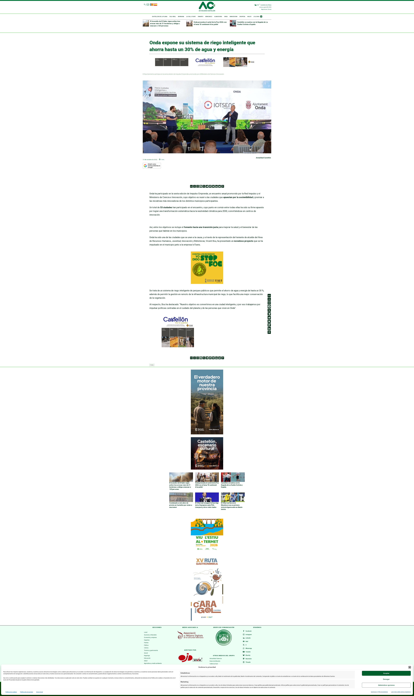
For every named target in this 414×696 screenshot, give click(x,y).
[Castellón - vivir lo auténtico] (202, 66)
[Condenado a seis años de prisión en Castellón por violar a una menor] (181, 497)
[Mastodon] (210, 186)
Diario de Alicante (215, 661)
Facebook (248, 631)
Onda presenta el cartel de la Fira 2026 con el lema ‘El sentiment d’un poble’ (207, 485)
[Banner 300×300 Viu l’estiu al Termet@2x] (207, 535)
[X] (204, 186)
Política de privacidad (26, 692)
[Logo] (207, 7)
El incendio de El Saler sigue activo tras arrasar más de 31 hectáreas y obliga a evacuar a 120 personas (165, 23)
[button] (410, 667)
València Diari (214, 664)
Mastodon (249, 659)
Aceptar (386, 673)
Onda (152, 365)
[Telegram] (207, 186)
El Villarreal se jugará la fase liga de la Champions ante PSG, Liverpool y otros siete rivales (206, 505)
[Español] (155, 4)
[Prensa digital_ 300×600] (207, 588)
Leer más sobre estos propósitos (401, 692)
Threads (248, 662)
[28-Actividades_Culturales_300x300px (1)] (207, 469)
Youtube (248, 652)
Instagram (249, 634)
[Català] (152, 4)
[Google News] (191, 186)
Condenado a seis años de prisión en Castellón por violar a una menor (180, 505)
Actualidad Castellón (263, 158)
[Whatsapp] (194, 186)
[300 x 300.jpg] (178, 346)
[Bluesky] (213, 186)
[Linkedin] (216, 186)
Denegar (386, 679)
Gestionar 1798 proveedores (379, 692)
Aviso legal (39, 692)
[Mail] (243, 641)
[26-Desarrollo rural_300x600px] (207, 434)
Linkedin (248, 638)
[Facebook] (200, 186)
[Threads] (243, 662)
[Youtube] (243, 652)
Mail (247, 641)
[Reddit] (219, 186)
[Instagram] (197, 186)
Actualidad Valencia (216, 658)
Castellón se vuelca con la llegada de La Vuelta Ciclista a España (231, 485)
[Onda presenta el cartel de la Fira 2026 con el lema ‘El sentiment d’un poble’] (189, 23)
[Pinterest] (222, 186)
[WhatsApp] (243, 648)
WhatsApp (249, 648)
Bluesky (248, 655)
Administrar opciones (386, 685)
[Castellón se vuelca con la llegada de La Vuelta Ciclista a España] (233, 23)
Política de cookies (11, 692)
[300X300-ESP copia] (207, 283)
